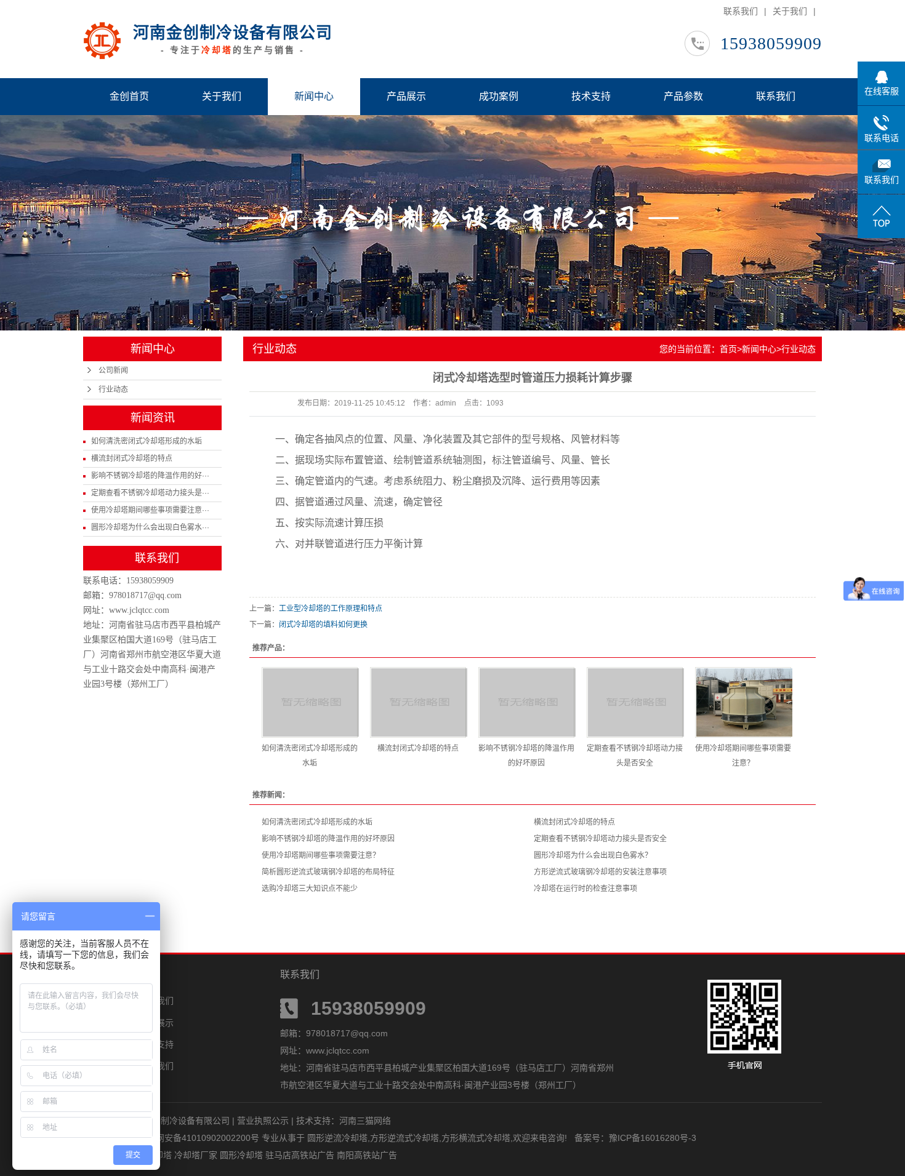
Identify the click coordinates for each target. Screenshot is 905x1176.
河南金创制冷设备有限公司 (232, 32)
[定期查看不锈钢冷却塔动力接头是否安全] (635, 702)
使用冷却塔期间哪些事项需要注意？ (321, 855)
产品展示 (406, 96)
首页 (728, 349)
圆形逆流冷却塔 (337, 1138)
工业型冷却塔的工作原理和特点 (330, 608)
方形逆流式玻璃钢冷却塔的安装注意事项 (600, 872)
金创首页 (129, 96)
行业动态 (113, 389)
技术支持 (591, 96)
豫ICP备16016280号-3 (652, 1138)
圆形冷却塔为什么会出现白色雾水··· (150, 527)
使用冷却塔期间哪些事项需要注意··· (150, 510)
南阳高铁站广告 (367, 1155)
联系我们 (740, 11)
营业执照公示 (263, 1121)
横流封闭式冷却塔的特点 (131, 458)
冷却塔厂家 (197, 1155)
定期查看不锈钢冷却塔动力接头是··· (150, 493)
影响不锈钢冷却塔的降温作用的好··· (150, 475)
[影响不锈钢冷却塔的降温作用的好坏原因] (526, 702)
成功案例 (498, 96)
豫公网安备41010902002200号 (199, 1138)
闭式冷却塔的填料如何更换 (323, 624)
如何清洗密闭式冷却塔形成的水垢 (146, 441)
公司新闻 (113, 370)
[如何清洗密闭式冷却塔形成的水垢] (310, 702)
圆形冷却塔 (242, 1155)
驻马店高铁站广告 (301, 1155)
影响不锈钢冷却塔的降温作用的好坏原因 (328, 838)
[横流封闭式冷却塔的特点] (418, 702)
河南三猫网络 (365, 1121)
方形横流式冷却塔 (475, 1138)
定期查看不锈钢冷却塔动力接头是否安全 (600, 838)
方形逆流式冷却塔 (404, 1138)
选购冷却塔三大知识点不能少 (310, 888)
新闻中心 (314, 96)
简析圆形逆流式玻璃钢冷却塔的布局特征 (328, 872)
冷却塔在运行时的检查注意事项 (585, 888)
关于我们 (790, 11)
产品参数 (683, 96)
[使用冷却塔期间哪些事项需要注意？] (743, 702)
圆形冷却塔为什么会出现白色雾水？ (593, 855)
